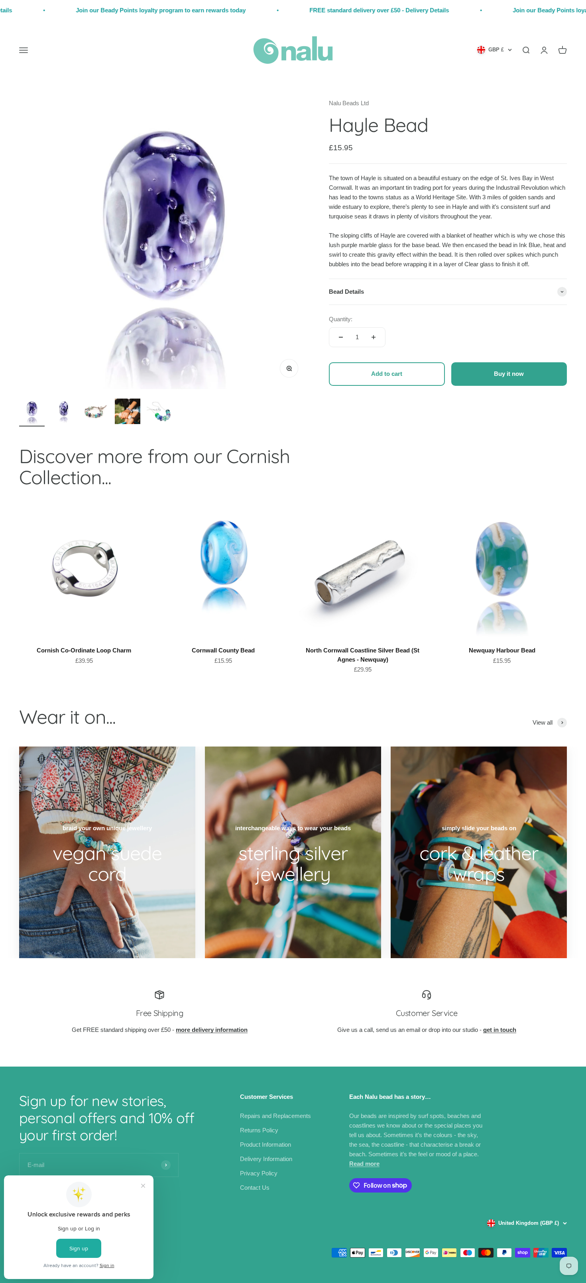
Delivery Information (266, 1158)
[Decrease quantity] (340, 337)
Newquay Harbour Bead (502, 650)
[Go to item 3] (95, 412)
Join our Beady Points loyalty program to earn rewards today (108, 10)
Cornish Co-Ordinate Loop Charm (84, 650)
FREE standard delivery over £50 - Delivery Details (327, 10)
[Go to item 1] (32, 412)
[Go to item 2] (64, 412)
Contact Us (254, 1187)
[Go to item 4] (127, 412)
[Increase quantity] (373, 337)
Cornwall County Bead (223, 650)
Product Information (265, 1144)
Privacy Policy (258, 1173)
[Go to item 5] (159, 412)
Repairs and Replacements (275, 1115)
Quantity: (340, 319)
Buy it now (509, 373)
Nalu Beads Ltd (349, 103)
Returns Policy (259, 1130)
